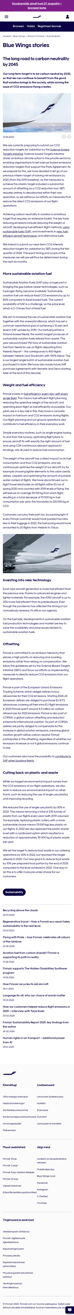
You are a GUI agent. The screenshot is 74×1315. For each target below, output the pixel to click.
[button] (6, 16)
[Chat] (69, 1310)
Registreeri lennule (49, 26)
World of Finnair (35, 36)
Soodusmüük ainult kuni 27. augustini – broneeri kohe (37, 6)
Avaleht (7, 36)
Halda (31, 26)
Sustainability (54, 36)
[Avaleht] (37, 17)
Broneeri (18, 26)
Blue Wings (19, 36)
